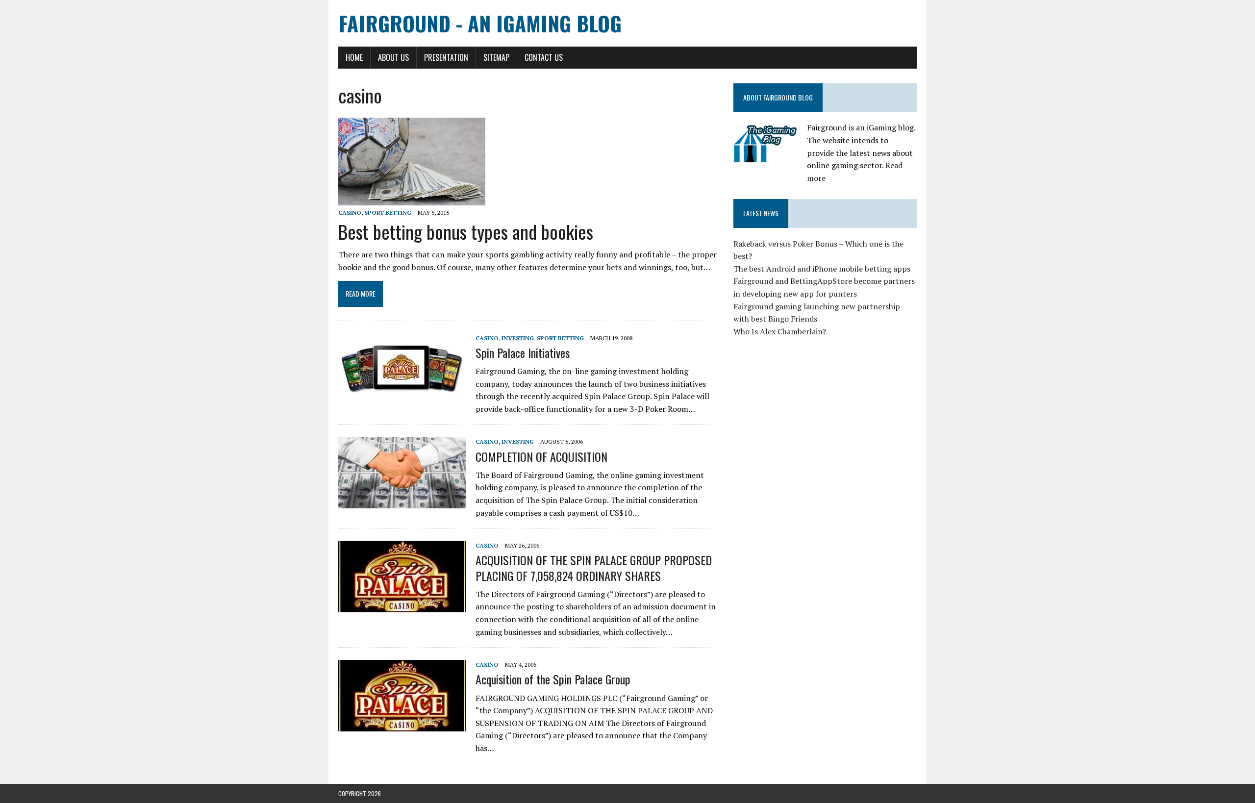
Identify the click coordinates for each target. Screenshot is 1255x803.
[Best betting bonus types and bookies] (411, 198)
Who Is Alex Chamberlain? (779, 331)
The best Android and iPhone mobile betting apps (821, 268)
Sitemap (496, 57)
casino (349, 212)
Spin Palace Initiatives (523, 352)
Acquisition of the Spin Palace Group (553, 679)
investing (518, 338)
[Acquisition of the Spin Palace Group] (402, 725)
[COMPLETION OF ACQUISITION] (402, 502)
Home (354, 57)
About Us (393, 57)
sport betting (387, 212)
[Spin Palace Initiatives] (402, 398)
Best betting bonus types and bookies (465, 231)
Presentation (446, 57)
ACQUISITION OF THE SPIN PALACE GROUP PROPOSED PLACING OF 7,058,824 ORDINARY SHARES (594, 567)
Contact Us (544, 57)
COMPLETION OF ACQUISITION (541, 456)
